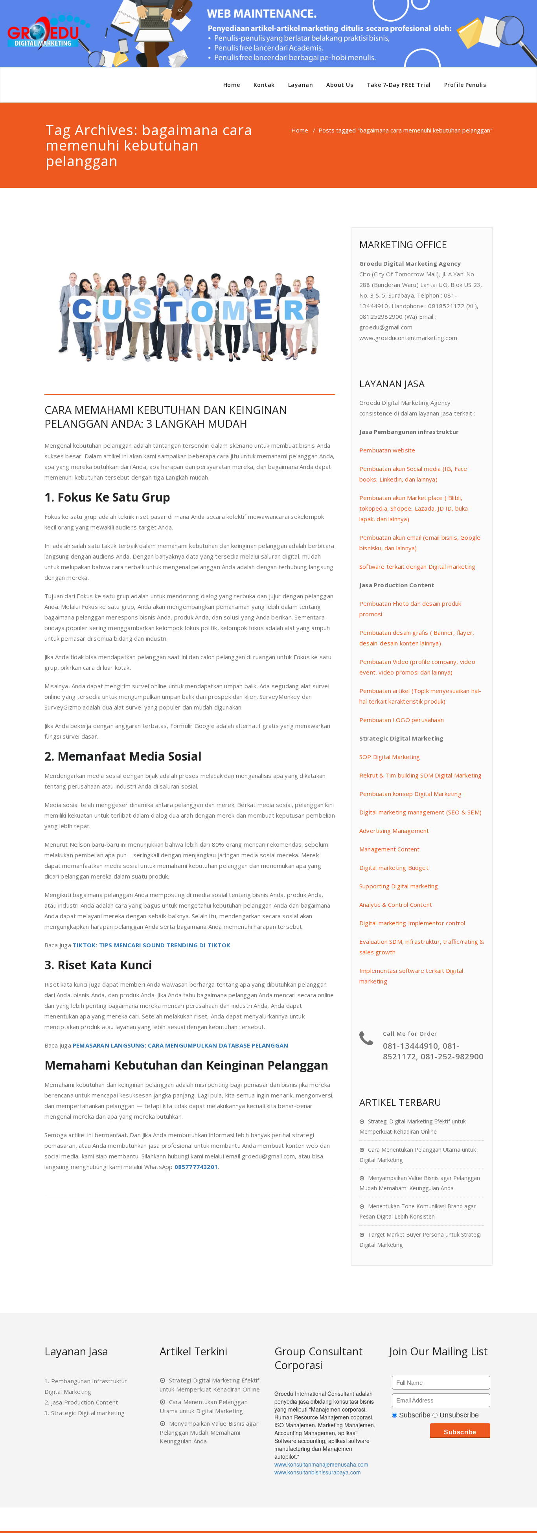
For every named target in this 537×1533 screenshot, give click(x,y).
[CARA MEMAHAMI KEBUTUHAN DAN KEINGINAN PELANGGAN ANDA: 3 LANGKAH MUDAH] (189, 311)
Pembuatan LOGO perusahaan (401, 720)
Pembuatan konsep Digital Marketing (410, 794)
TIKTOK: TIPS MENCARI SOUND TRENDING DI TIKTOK (151, 945)
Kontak (264, 84)
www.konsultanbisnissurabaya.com (317, 1472)
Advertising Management (394, 831)
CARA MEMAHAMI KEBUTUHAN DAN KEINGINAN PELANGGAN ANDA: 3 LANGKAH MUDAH (165, 417)
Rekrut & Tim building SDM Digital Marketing (420, 775)
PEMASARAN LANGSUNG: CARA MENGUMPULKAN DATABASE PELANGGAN (180, 1045)
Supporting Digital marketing (398, 886)
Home (231, 84)
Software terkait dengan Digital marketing (417, 566)
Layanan (300, 84)
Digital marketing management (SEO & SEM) (420, 812)
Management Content (389, 849)
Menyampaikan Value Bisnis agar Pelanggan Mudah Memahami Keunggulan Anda (209, 1432)
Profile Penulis (465, 84)
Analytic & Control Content (395, 904)
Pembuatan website (387, 450)
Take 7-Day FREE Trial (398, 84)
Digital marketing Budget (393, 867)
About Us (339, 84)
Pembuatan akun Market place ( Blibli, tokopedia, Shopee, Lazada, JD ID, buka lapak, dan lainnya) (413, 508)
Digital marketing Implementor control (412, 923)
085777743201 (196, 1167)
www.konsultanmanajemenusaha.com (321, 1464)
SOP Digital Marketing (389, 757)
